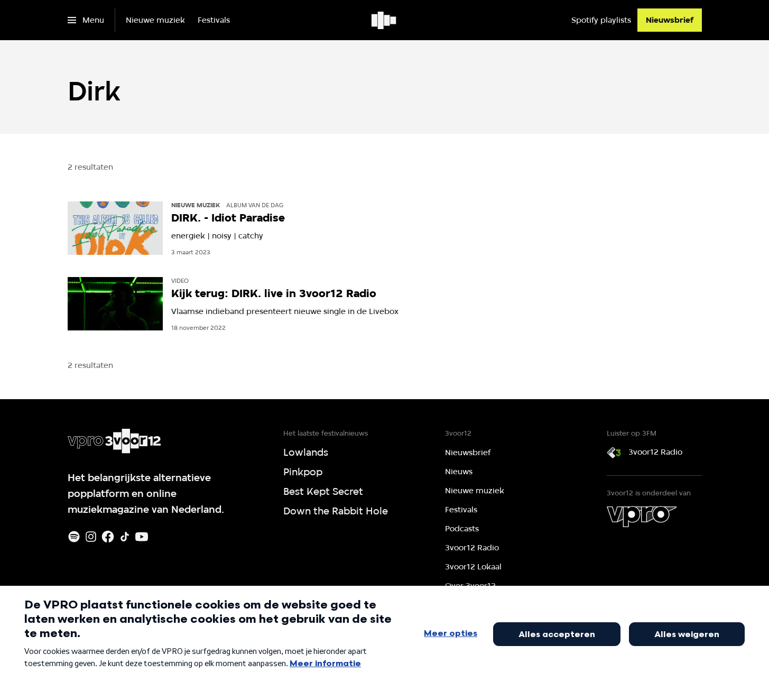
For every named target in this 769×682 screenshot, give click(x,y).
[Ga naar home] (384, 20)
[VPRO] (642, 516)
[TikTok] (124, 536)
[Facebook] (107, 536)
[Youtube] (141, 536)
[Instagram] (91, 536)
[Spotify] (74, 536)
